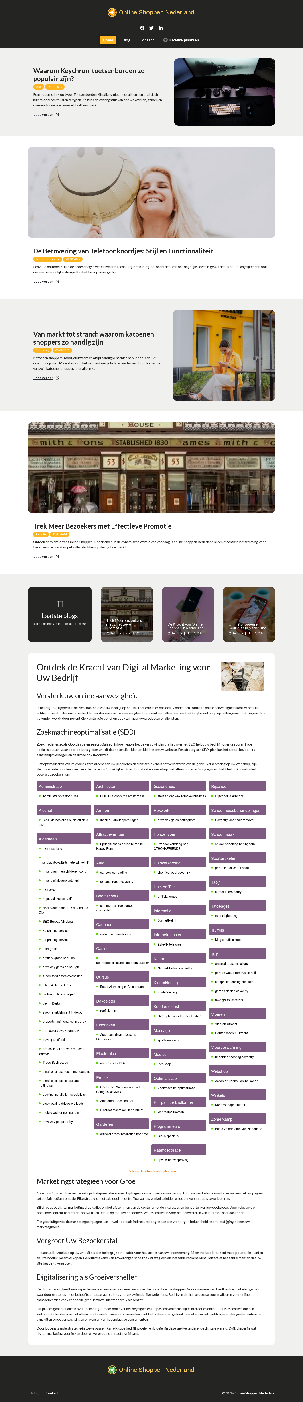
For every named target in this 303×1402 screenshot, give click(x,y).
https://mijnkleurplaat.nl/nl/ (61, 880)
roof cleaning (109, 1010)
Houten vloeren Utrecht (231, 1033)
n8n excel (49, 889)
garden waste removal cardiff (235, 972)
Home (108, 40)
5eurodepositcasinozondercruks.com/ (122, 962)
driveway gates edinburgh (61, 967)
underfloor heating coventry (234, 1057)
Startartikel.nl (167, 920)
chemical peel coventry (174, 872)
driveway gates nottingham (176, 820)
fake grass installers (229, 1000)
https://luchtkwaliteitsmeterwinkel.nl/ (64, 862)
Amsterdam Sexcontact (116, 1100)
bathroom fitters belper (59, 994)
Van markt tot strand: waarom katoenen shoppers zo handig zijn (93, 338)
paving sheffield (54, 1039)
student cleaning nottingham (235, 844)
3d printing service (56, 930)
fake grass (50, 948)
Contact (146, 40)
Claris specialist (168, 1136)
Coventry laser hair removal (234, 820)
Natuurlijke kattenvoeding (175, 968)
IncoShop (164, 1064)
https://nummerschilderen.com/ (64, 871)
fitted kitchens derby (57, 985)
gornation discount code (232, 867)
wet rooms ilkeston (171, 1112)
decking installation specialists (64, 1094)
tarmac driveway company (61, 1030)
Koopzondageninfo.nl (230, 1104)
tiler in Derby (52, 1003)
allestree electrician (113, 1063)
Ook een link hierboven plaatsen (151, 1171)
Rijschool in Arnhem (229, 796)
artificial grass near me (59, 958)
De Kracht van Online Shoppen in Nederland (185, 626)
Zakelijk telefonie (169, 944)
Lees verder (43, 114)
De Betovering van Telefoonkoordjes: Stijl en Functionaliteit (123, 251)
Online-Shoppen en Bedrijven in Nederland (247, 626)
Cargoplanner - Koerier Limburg (180, 1016)
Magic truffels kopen (229, 939)
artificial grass (167, 896)
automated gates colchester (62, 976)
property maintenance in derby (64, 1021)
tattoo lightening (226, 915)
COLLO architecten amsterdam (122, 796)
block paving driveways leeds (63, 1103)
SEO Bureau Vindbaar (58, 921)
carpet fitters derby (228, 891)
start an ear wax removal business (182, 796)
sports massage (169, 1040)
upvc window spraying (173, 1159)
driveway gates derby (58, 1121)
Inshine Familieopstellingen (119, 820)
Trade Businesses (55, 1062)
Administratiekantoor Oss (60, 796)
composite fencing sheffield (234, 981)
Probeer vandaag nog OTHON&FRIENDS (171, 846)
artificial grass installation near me (124, 1134)
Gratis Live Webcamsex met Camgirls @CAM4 (118, 1089)
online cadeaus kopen (115, 934)
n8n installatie (52, 848)
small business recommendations (66, 1071)
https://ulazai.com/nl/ (57, 898)
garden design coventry (231, 991)
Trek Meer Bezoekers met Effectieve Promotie (102, 526)
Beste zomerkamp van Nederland (238, 1128)
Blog (126, 40)
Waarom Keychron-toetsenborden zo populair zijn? (89, 74)
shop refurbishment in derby (62, 1012)
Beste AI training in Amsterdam (122, 986)
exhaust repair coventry (116, 881)
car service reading (113, 872)
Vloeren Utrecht (226, 1024)
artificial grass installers (231, 963)
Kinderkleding (167, 992)
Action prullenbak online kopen (236, 1081)
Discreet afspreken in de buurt (121, 1110)
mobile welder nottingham (61, 1112)
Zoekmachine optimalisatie (176, 1088)
